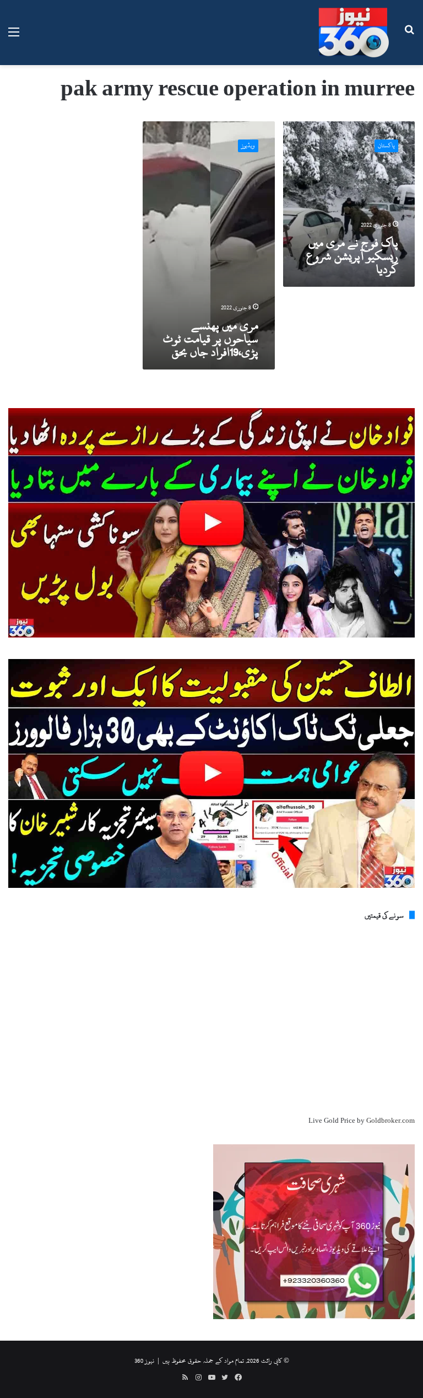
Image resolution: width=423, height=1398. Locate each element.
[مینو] (13, 36)
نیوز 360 (144, 1360)
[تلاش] (409, 36)
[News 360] (353, 32)
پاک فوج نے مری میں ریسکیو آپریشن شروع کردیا (352, 256)
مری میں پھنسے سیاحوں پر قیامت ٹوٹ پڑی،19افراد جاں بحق (210, 338)
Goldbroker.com (390, 1121)
